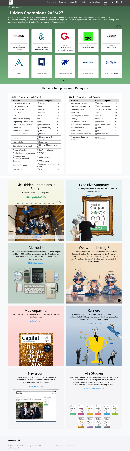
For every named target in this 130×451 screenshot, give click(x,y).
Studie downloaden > (94, 195)
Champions (51, 2)
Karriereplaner (94, 2)
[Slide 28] (52, 203)
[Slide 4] (21, 203)
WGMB (16, 446)
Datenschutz (60, 446)
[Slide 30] (54, 203)
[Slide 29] (53, 203)
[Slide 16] (36, 203)
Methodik (73, 2)
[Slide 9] (27, 203)
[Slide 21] (43, 203)
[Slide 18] (39, 203)
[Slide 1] (63, 80)
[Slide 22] (44, 203)
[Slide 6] (23, 203)
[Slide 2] (65, 80)
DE (117, 2)
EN (121, 2)
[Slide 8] (26, 203)
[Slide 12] (31, 203)
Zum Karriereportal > (94, 323)
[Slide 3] (66, 80)
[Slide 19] (40, 203)
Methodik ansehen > (36, 263)
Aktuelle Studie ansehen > (94, 389)
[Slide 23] (45, 203)
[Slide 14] (34, 203)
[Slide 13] (32, 203)
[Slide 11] (30, 203)
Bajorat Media (33, 446)
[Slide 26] (49, 203)
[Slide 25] (48, 203)
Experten (62, 2)
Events (83, 2)
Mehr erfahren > (36, 321)
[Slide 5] (22, 203)
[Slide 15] (35, 203)
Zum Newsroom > (36, 386)
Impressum (70, 446)
